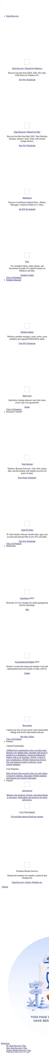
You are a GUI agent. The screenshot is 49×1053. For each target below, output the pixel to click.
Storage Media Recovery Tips (18, 1050)
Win (27, 609)
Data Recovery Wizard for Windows (27, 68)
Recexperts (27, 725)
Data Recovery (12, 16)
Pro (24, 80)
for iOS (22, 209)
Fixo (27, 261)
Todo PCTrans (27, 530)
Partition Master (27, 332)
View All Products (13, 277)
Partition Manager (13, 280)
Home (27, 407)
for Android (30, 209)
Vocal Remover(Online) (24, 662)
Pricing (5, 887)
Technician (30, 80)
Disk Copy (27, 396)
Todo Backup (27, 464)
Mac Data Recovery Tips (16, 1048)
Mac (26, 737)
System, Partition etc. (33, 882)
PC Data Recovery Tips (16, 1046)
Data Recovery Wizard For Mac (27, 132)
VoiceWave (24, 598)
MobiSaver (27, 198)
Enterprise (32, 478)
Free (20, 80)
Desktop (24, 275)
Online (31, 275)
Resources (5, 1043)
